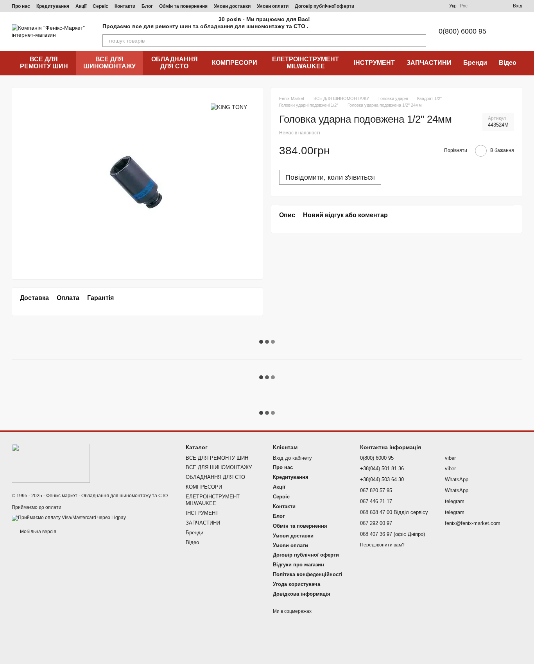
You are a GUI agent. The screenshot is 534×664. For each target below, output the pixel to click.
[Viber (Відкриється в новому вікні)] (418, 6)
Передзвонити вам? (382, 545)
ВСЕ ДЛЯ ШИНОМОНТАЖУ (109, 63)
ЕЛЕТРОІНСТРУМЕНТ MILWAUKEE (305, 63)
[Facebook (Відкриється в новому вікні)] (399, 6)
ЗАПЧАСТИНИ (429, 62)
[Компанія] (51, 463)
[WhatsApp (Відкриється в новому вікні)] (437, 6)
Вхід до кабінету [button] (292, 458)
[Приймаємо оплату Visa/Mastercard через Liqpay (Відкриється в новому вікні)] (69, 517)
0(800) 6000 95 (462, 31)
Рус (464, 6)
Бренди (475, 62)
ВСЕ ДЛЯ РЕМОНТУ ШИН (44, 63)
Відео (507, 62)
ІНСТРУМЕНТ (374, 62)
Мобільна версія (37, 531)
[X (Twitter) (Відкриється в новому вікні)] (427, 6)
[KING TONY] (229, 106)
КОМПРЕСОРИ (234, 62)
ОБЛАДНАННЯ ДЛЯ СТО (174, 63)
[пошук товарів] (420, 40)
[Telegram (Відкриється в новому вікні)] (408, 6)
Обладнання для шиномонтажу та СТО (124, 495)
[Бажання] (492, 6)
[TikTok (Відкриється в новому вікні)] (390, 6)
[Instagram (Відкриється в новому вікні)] (380, 6)
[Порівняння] (478, 6)
